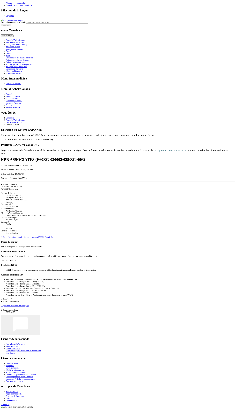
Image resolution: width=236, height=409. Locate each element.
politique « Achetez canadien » (170, 150)
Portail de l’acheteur (13, 103)
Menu (7, 36)
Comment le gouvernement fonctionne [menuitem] (21, 374)
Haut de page (6, 405)
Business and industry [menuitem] (14, 49)
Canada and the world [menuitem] (14, 69)
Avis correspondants (11, 301)
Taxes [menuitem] (8, 56)
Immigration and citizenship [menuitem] (16, 44)
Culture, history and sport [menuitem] (16, 62)
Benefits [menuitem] (9, 51)
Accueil (9, 94)
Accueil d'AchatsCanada (15, 120)
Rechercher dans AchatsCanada (13, 22)
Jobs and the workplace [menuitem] (15, 42)
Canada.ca (10, 118)
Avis (7, 398)
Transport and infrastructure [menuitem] (16, 67)
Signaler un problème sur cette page (15, 306)
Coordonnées (8, 299)
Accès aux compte (13, 107)
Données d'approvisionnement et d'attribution (23, 351)
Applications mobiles (14, 394)
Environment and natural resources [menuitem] (19, 58)
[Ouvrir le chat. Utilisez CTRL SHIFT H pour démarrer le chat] (20, 325)
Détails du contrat (10, 184)
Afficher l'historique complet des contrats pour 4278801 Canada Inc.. (27, 237)
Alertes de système (13, 348)
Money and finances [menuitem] (14, 71)
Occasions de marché (14, 101)
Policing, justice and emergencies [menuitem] (19, 64)
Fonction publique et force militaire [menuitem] (19, 377)
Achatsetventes (12, 346)
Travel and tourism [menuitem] (13, 47)
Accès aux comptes (13, 84)
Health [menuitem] (8, 53)
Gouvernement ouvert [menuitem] (14, 381)
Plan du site (10, 353)
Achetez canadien (13, 96)
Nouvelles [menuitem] (10, 366)
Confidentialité (11, 400)
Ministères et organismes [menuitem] (15, 370)
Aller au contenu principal (16, 3)
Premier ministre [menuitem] (12, 368)
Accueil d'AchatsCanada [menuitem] (15, 40)
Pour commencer (12, 98)
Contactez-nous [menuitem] (12, 363)
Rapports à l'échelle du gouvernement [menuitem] (20, 379)
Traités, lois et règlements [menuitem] (15, 372)
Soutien (9, 105)
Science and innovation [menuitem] (15, 73)
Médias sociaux (12, 392)
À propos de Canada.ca (15, 396)
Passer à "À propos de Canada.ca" (19, 5)
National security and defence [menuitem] (17, 60)
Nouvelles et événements (15, 344)
